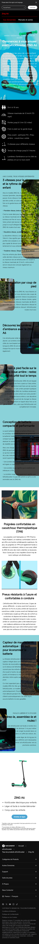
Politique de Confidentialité (10, 914)
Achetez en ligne (19, 817)
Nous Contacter (7, 890)
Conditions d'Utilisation (9, 911)
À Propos (5, 884)
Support (5, 872)
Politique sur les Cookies (9, 917)
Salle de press (7, 878)
